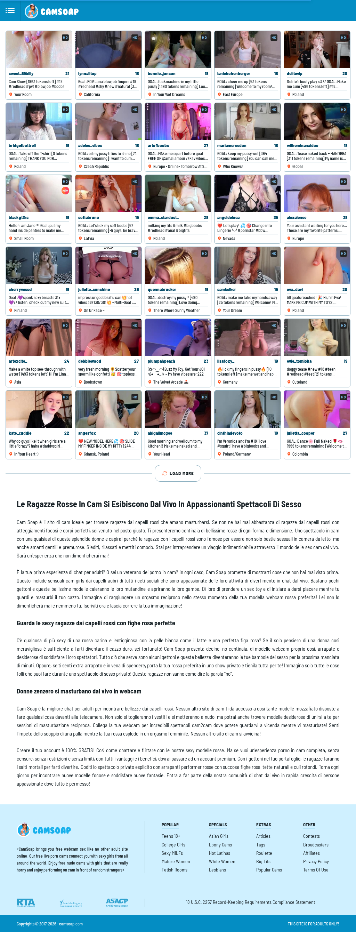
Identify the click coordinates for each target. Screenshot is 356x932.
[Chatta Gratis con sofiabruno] (108, 193)
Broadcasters (316, 844)
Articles (263, 836)
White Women (222, 861)
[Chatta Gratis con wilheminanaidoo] (317, 121)
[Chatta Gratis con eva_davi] (317, 265)
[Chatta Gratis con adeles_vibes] (108, 121)
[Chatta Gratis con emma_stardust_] (178, 193)
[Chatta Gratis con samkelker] (248, 265)
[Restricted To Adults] (26, 903)
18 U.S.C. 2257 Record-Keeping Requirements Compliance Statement (250, 902)
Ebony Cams (220, 844)
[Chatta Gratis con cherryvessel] (39, 265)
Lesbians (217, 870)
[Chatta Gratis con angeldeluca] (248, 193)
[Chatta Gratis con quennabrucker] (178, 265)
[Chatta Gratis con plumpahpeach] (178, 337)
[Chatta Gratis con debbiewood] (108, 337)
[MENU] (10, 10)
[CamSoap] (52, 10)
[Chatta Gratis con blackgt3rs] (39, 193)
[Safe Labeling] (70, 903)
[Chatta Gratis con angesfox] (108, 409)
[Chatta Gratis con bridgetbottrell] (39, 121)
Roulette (264, 853)
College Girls (173, 844)
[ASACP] (117, 903)
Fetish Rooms (174, 870)
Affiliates (311, 853)
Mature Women (176, 861)
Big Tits (263, 861)
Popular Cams (269, 870)
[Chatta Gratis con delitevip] (317, 49)
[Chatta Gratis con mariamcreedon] (248, 121)
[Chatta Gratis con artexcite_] (39, 337)
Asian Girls (218, 836)
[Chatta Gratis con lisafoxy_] (248, 337)
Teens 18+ (171, 836)
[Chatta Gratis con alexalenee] (317, 193)
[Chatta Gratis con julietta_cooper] (317, 409)
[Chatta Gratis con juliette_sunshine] (108, 265)
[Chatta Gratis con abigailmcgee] (178, 409)
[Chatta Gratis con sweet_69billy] (39, 49)
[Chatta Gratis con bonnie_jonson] (178, 49)
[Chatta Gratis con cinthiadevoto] (248, 409)
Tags (260, 844)
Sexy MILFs (172, 853)
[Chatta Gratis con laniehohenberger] (248, 49)
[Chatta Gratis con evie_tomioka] (317, 337)
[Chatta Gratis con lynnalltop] (108, 49)
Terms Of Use (316, 870)
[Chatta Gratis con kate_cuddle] (39, 409)
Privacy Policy (316, 861)
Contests (311, 836)
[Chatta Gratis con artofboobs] (178, 121)
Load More (182, 473)
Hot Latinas (219, 853)
